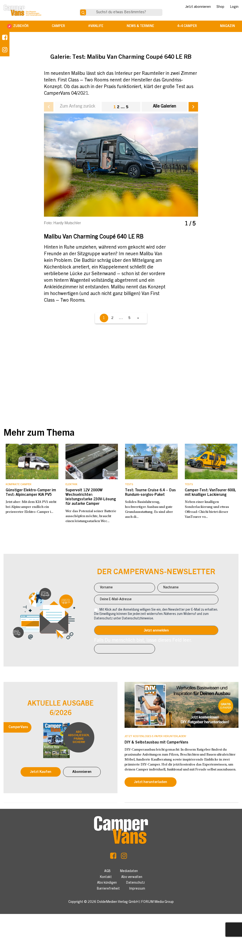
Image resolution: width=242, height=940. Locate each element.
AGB (107, 871)
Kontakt (106, 877)
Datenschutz (135, 883)
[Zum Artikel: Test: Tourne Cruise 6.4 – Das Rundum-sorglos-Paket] (151, 461)
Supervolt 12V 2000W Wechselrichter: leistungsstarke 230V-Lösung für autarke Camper (90, 497)
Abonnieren (81, 772)
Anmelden (156, 630)
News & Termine (140, 26)
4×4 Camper (187, 26)
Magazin (227, 26)
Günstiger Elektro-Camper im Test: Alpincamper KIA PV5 (31, 492)
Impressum (137, 889)
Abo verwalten (131, 877)
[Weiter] (193, 107)
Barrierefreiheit (108, 889)
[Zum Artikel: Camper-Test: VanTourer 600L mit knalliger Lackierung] (211, 461)
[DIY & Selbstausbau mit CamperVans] (181, 705)
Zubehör (21, 26)
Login (234, 7)
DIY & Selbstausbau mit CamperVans (156, 742)
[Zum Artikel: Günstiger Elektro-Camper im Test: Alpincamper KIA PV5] (32, 461)
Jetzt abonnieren (198, 7)
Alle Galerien (164, 106)
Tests (129, 484)
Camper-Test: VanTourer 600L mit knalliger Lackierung (210, 492)
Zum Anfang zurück (77, 106)
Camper (58, 26)
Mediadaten (129, 871)
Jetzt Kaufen (40, 772)
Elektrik (71, 484)
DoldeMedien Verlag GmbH (117, 902)
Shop (220, 7)
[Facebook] (4, 38)
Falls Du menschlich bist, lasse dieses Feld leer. (143, 640)
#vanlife (95, 26)
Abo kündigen (107, 883)
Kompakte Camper (18, 484)
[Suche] (83, 12)
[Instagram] (124, 857)
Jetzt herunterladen (150, 782)
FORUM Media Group (157, 902)
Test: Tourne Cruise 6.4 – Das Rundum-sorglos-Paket (150, 492)
